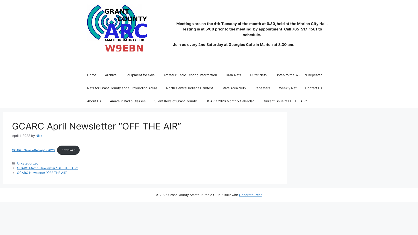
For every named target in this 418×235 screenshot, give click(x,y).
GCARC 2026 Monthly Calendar (230, 101)
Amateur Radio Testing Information (190, 75)
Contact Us (313, 88)
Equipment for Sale (140, 75)
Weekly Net (288, 88)
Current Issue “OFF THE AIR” (285, 101)
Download (68, 150)
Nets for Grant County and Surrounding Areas (122, 88)
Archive (111, 75)
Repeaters (262, 88)
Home (91, 75)
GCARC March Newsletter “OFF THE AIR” (47, 168)
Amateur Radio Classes (128, 101)
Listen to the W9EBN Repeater (298, 75)
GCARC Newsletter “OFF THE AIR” (42, 173)
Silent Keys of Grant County (175, 101)
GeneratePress (250, 195)
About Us (94, 101)
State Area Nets (234, 88)
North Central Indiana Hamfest (189, 88)
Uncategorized (28, 163)
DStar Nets (258, 75)
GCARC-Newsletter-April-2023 (33, 150)
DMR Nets (233, 75)
